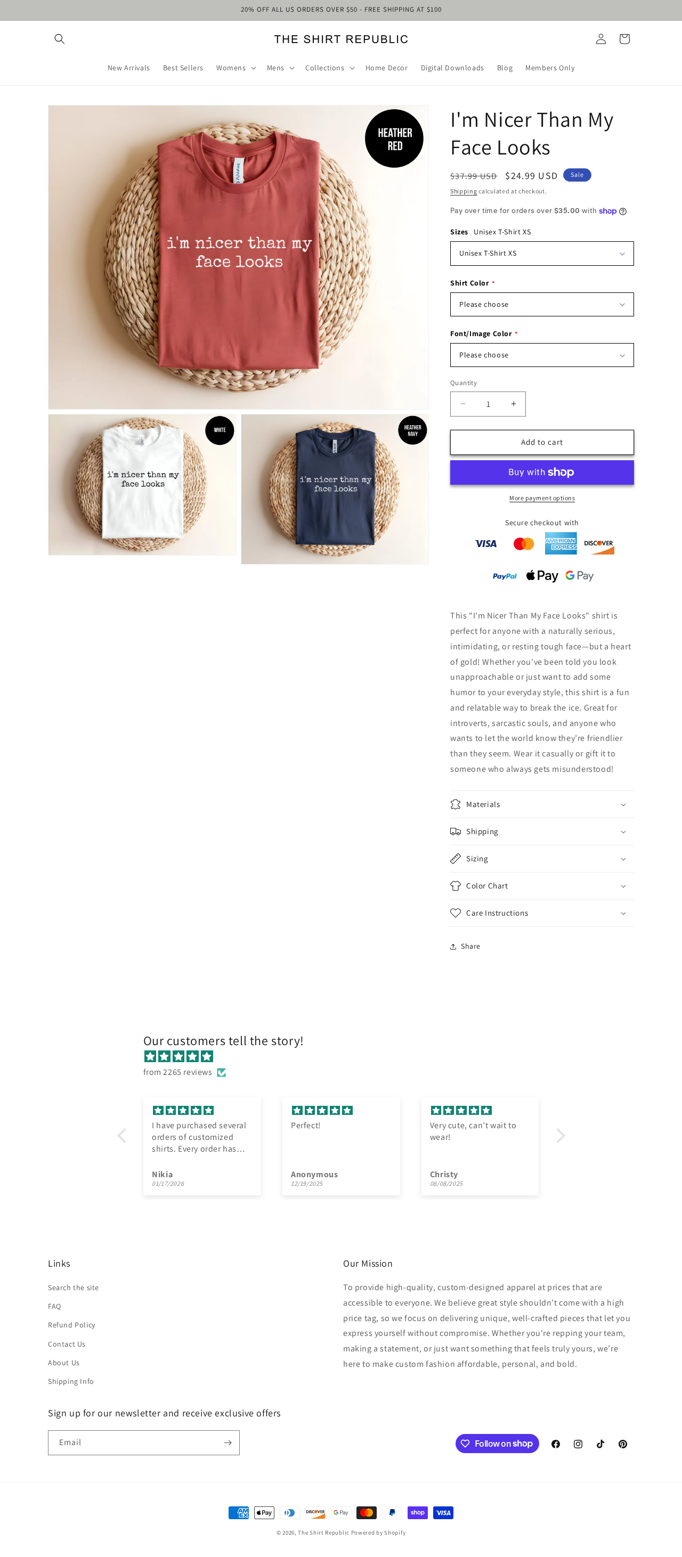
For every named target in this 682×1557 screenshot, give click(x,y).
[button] (59, 39)
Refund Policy (71, 1325)
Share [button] (471, 946)
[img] (346, 1057)
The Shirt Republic (324, 1532)
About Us (64, 1362)
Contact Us (67, 1344)
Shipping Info (71, 1381)
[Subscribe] (227, 1442)
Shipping (463, 191)
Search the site (73, 1287)
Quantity (463, 382)
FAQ (54, 1306)
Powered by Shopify (378, 1532)
